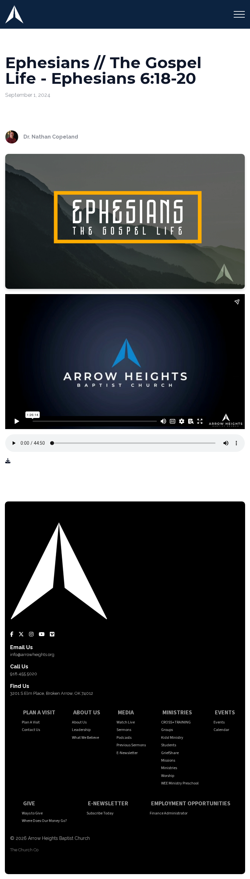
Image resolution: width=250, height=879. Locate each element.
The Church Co (24, 849)
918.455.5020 (23, 673)
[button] (239, 14)
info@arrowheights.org (32, 654)
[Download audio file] (7, 461)
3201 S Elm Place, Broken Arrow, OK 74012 (51, 693)
